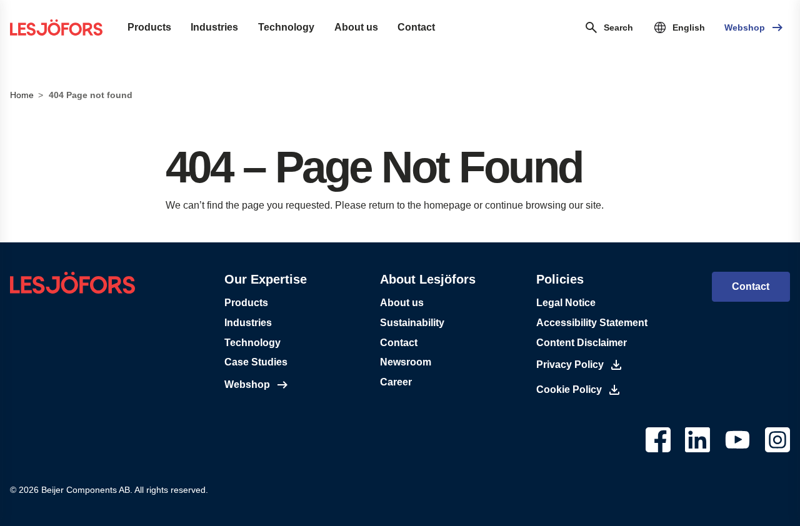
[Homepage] (56, 27)
